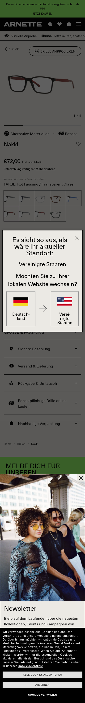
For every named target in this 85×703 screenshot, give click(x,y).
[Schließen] (76, 238)
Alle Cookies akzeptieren (42, 674)
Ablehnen (42, 685)
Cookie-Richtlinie (30, 666)
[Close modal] (81, 478)
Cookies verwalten (42, 695)
